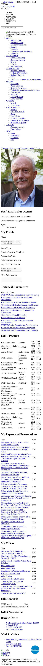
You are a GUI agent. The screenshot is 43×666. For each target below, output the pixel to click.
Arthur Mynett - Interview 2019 (13, 593)
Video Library (16, 129)
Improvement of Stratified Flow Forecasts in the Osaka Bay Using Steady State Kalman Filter (14, 512)
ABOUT (9, 38)
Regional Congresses (18, 88)
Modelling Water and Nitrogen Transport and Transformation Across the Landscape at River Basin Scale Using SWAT (15, 466)
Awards (13, 103)
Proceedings (15, 116)
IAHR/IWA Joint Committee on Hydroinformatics (20, 295)
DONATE (35, 650)
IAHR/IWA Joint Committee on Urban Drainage (19, 330)
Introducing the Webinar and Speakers (15, 571)
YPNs (13, 77)
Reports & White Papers (20, 120)
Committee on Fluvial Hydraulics (13, 315)
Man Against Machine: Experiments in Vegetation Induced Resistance (15, 518)
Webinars (14, 94)
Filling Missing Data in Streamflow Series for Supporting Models (14, 492)
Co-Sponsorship (17, 99)
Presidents (14, 49)
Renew (13, 62)
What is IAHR (16, 40)
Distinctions (15, 105)
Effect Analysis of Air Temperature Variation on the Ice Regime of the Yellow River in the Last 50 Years (14, 486)
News (13, 133)
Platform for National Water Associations (26, 79)
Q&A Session (6, 576)
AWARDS (10, 101)
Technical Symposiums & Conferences (25, 90)
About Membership (18, 58)
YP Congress (15, 92)
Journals (14, 110)
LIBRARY (10, 125)
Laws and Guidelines (19, 45)
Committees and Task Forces (21, 51)
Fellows (13, 64)
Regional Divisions (18, 71)
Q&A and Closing (8, 566)
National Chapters (17, 75)
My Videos (35, 148)
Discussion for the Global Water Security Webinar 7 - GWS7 (13, 552)
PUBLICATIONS (13, 107)
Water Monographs (18, 118)
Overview (4, 148)
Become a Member (18, 60)
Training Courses (17, 97)
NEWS (8, 131)
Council (13, 47)
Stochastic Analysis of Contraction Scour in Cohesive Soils (14, 473)
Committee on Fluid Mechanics (13, 318)
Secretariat (14, 53)
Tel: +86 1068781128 (14, 627)
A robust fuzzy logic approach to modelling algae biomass (13, 527)
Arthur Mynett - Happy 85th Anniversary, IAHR (12, 582)
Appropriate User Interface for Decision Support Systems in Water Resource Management (16, 498)
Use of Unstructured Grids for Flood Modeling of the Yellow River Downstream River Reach (15, 479)
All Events (15, 84)
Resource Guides (17, 43)
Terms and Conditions (22, 664)
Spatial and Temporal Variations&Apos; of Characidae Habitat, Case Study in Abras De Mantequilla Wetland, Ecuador (16, 457)
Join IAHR (11, 6)
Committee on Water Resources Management (18, 328)
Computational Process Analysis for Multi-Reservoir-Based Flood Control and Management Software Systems (15, 505)
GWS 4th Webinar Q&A (10, 574)
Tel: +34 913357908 (13, 644)
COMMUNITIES (12, 69)
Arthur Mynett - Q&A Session (12, 579)
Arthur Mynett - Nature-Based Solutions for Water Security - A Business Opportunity (16, 588)
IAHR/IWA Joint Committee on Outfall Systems (19, 325)
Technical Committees (19, 73)
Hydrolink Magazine (18, 123)
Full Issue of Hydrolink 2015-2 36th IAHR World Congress (15, 443)
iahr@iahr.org (7, 2)
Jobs (12, 140)
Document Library (17, 127)
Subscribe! (15, 138)
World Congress (17, 86)
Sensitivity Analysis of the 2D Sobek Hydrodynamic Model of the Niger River (15, 449)
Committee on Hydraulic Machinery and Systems (19, 305)
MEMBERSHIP (12, 56)
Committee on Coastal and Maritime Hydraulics (19, 302)
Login (3, 6)
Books (13, 114)
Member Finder (16, 66)
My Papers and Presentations (20, 148)
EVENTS (9, 82)
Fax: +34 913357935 (14, 646)
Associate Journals (17, 112)
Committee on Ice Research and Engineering (18, 308)
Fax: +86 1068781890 (14, 629)
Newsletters (15, 135)
